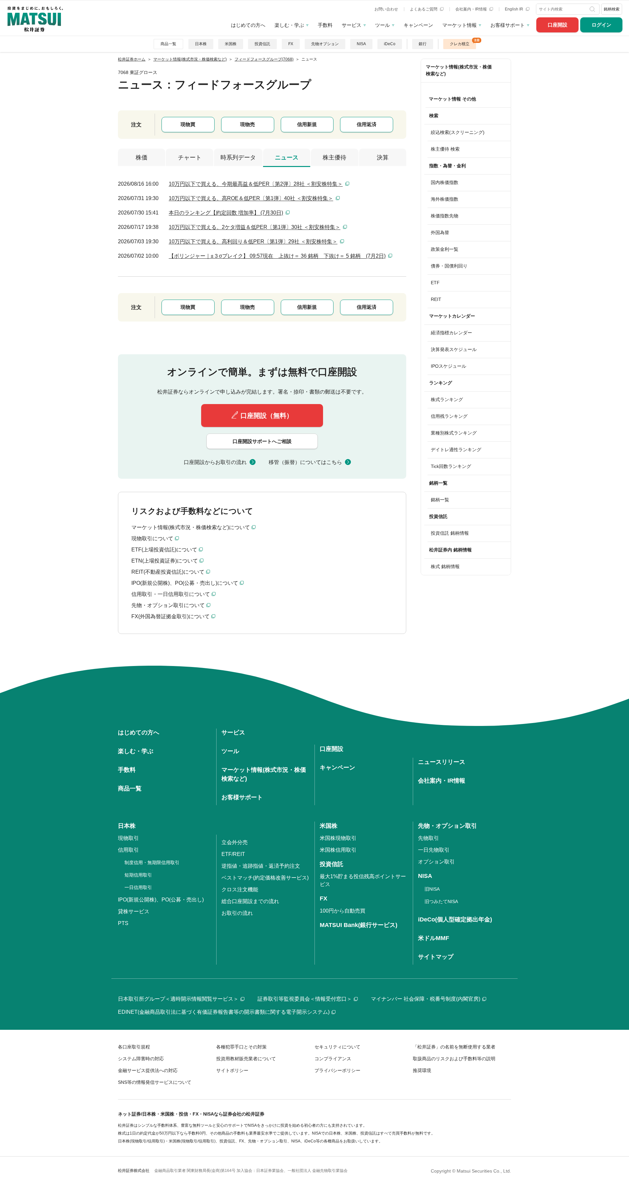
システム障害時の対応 (141, 1058)
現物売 (247, 124)
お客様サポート (507, 25)
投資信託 (262, 44)
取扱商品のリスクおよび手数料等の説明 (454, 1058)
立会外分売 (234, 842)
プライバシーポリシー (337, 1070)
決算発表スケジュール (454, 349)
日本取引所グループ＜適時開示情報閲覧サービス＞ (178, 999)
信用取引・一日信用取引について (170, 594)
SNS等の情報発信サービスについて (154, 1082)
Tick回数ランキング (451, 466)
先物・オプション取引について (168, 605)
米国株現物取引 (338, 838)
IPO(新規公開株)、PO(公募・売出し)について (184, 583)
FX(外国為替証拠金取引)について (170, 616)
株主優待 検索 (445, 149)
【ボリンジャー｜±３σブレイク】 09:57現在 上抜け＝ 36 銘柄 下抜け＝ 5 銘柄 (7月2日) (277, 256)
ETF (435, 282)
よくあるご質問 (424, 9)
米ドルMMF (433, 938)
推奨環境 (422, 1070)
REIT (436, 299)
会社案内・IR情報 (471, 9)
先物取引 (428, 838)
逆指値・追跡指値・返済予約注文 (260, 866)
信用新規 (307, 124)
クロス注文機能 (239, 889)
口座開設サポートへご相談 (262, 441)
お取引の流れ (237, 913)
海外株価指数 (444, 199)
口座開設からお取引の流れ (215, 462)
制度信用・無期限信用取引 (152, 862)
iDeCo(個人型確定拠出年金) (455, 919)
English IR (514, 9)
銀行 (423, 44)
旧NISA (432, 889)
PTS (123, 923)
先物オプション (325, 44)
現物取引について (152, 538)
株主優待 (334, 157)
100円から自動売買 (342, 911)
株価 (141, 157)
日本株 (201, 44)
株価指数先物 (444, 215)
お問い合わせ (386, 9)
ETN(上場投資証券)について (164, 561)
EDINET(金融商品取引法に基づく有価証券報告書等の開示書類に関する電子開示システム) (224, 1012)
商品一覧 (168, 44)
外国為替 (440, 232)
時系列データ (238, 157)
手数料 (325, 25)
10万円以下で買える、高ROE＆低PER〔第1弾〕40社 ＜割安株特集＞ (251, 198)
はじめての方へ (248, 25)
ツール (382, 25)
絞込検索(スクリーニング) (458, 132)
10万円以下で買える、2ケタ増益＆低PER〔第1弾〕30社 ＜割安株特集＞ (254, 227)
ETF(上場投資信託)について (164, 549)
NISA (361, 44)
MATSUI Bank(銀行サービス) (358, 925)
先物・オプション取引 (447, 826)
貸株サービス (133, 911)
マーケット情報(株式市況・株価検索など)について (190, 527)
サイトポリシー (232, 1070)
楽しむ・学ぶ (289, 25)
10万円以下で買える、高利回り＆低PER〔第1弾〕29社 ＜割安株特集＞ (253, 241)
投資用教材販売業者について (246, 1058)
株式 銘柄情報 (445, 566)
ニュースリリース (441, 762)
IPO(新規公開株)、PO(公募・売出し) (161, 899)
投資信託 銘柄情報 (450, 533)
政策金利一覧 (444, 249)
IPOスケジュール (448, 366)
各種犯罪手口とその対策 (241, 1046)
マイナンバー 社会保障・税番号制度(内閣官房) (425, 999)
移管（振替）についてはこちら (305, 462)
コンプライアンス (332, 1058)
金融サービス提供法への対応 (148, 1070)
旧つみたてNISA (441, 901)
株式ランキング (447, 399)
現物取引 (128, 838)
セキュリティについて (337, 1046)
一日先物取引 (433, 850)
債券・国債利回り (449, 266)
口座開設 (557, 25)
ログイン (601, 25)
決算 (383, 157)
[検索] (593, 9)
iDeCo (389, 44)
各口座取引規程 (134, 1046)
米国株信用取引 (338, 850)
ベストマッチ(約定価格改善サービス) (265, 877)
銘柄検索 (611, 9)
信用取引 (128, 850)
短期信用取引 (138, 875)
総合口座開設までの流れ (250, 901)
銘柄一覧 (440, 499)
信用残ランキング (449, 416)
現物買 (188, 124)
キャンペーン (418, 25)
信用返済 (366, 124)
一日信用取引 (138, 887)
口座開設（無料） (266, 415)
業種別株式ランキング (454, 432)
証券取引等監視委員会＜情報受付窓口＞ (304, 999)
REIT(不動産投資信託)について (167, 572)
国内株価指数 (444, 182)
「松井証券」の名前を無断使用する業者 (454, 1046)
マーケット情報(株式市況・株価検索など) (459, 70)
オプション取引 (436, 861)
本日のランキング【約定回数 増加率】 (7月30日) (226, 212)
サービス (351, 25)
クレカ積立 (459, 44)
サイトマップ (435, 957)
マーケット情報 (459, 25)
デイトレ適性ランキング (456, 449)
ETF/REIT (233, 854)
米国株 (231, 44)
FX (290, 44)
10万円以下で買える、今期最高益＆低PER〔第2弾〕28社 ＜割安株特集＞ (256, 184)
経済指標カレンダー (451, 332)
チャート (189, 157)
